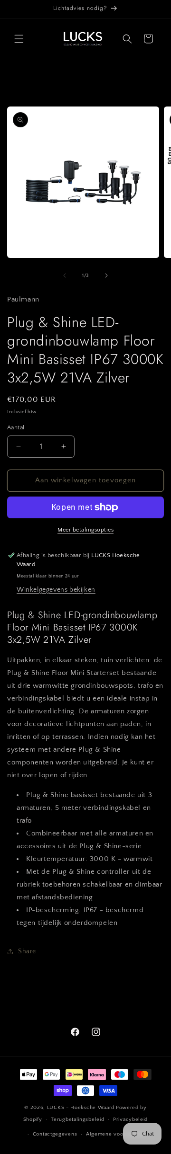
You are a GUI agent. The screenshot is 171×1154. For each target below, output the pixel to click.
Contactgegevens (55, 1134)
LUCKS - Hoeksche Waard (80, 1107)
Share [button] (27, 951)
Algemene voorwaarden (116, 1134)
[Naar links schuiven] (64, 275)
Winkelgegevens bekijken (56, 590)
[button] (19, 38)
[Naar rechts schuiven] (106, 275)
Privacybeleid (130, 1119)
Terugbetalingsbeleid (77, 1119)
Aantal (15, 427)
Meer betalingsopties (85, 530)
